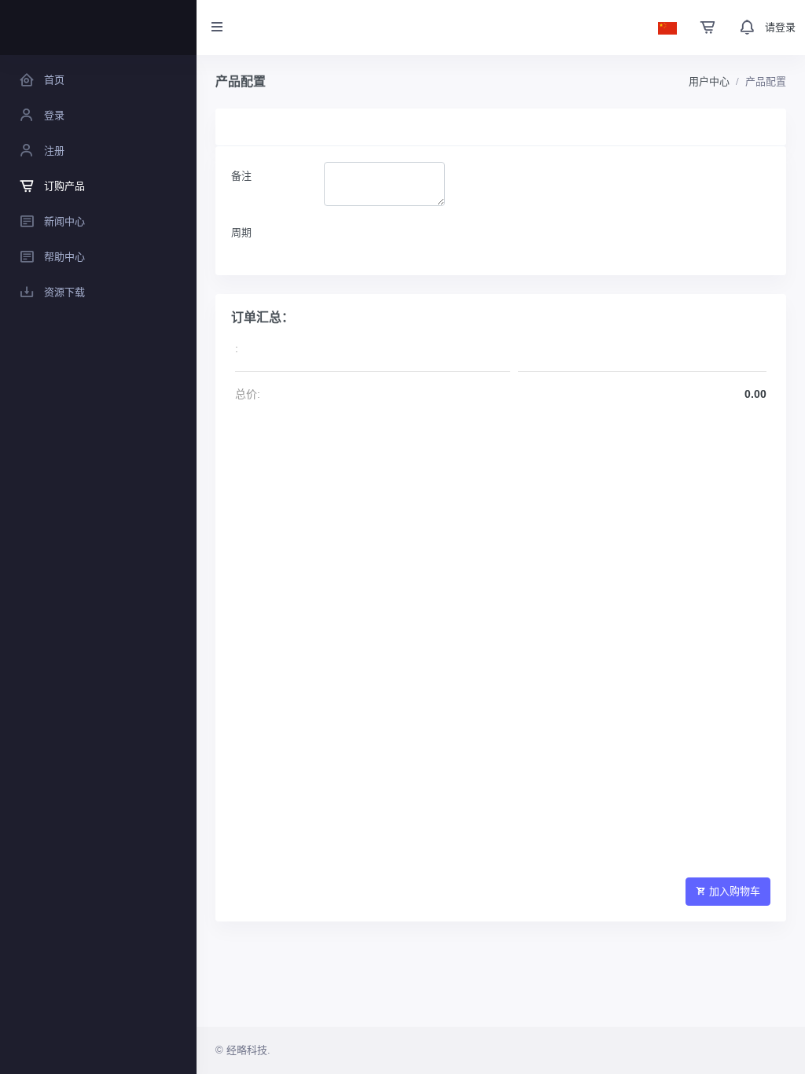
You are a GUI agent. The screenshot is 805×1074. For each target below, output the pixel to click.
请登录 (780, 27)
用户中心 (709, 81)
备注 (241, 176)
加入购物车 (734, 891)
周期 (241, 232)
